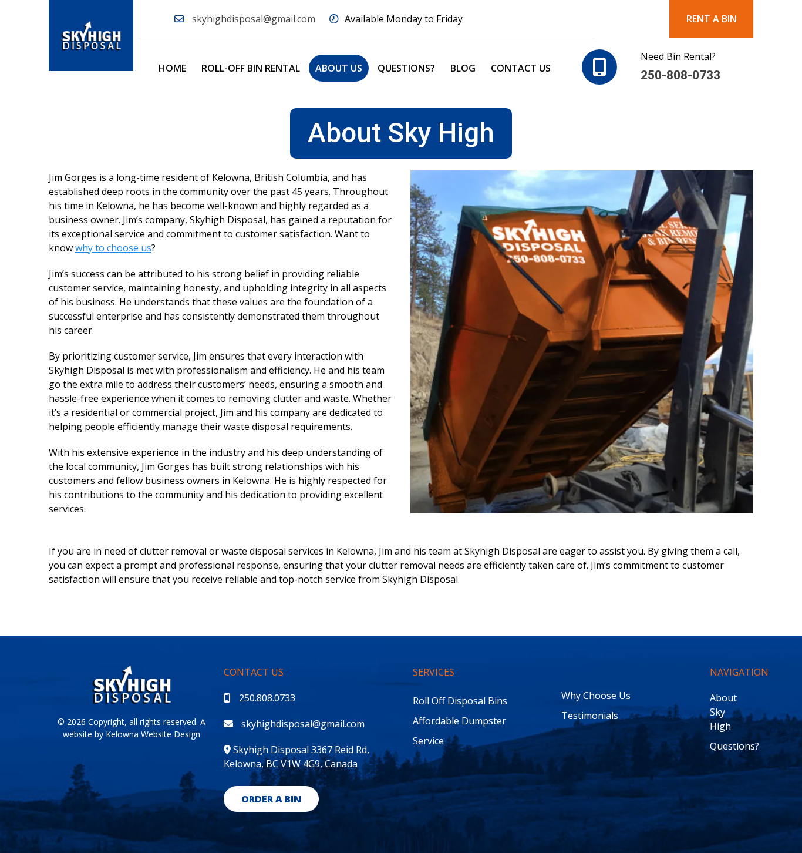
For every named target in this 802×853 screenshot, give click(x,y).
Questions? (406, 68)
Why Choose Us (596, 695)
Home (172, 68)
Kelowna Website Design (153, 734)
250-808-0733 (680, 75)
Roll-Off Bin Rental (250, 68)
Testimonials (589, 715)
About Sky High (723, 712)
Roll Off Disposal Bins (460, 700)
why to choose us (113, 247)
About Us (338, 68)
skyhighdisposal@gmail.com (253, 18)
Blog (463, 68)
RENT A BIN (711, 18)
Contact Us (521, 68)
